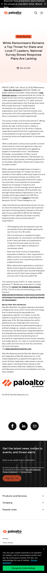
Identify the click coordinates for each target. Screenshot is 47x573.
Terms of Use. (26, 472)
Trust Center (8, 543)
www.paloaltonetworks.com (18, 349)
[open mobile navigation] (42, 13)
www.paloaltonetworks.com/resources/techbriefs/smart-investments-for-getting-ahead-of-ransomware (23, 297)
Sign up (9, 478)
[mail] (34, 426)
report (26, 198)
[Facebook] (12, 426)
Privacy (5, 538)
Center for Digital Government (25, 287)
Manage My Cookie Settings (23, 568)
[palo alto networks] (13, 13)
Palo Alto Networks (13, 90)
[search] (36, 13)
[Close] (44, 549)
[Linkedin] (23, 426)
